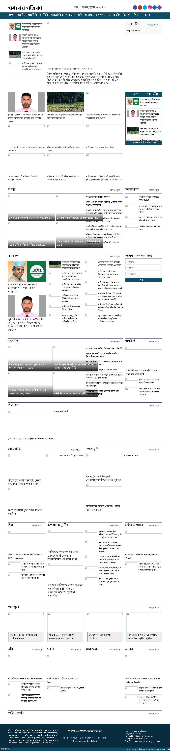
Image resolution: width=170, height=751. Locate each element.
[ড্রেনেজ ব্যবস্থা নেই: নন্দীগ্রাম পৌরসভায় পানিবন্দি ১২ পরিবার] (26, 163)
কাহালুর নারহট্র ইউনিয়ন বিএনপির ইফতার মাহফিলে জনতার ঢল (149, 700)
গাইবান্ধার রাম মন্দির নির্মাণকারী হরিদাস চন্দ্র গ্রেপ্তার (71, 298)
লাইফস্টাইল (15, 449)
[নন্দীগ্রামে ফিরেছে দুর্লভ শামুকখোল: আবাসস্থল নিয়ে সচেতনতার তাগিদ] (15, 55)
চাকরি (50, 649)
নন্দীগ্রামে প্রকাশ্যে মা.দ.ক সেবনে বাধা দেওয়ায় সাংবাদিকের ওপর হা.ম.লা (32, 66)
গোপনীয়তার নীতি (88, 738)
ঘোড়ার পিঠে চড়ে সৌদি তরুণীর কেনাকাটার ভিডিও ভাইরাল (30, 439)
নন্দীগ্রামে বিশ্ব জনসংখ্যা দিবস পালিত (100, 147)
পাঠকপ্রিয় (153, 94)
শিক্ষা (137, 15)
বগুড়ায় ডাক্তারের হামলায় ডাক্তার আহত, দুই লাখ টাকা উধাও (109, 582)
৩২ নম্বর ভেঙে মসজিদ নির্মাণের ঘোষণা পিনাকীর (104, 349)
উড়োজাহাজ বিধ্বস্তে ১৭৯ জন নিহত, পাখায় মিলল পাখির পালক (150, 209)
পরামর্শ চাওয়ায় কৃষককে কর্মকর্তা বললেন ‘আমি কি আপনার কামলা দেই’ (31, 698)
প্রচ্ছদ (12, 15)
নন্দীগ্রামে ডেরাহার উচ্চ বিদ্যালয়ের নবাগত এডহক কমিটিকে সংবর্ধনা (108, 274)
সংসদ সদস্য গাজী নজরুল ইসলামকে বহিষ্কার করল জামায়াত (32, 27)
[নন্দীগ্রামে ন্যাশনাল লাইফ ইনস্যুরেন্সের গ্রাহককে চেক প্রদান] (85, 43)
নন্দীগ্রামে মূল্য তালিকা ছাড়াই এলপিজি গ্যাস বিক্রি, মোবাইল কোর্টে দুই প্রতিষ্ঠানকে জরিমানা (110, 285)
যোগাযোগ (102, 738)
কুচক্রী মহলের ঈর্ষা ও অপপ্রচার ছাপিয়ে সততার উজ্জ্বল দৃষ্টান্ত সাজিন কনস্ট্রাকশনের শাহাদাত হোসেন (31, 41)
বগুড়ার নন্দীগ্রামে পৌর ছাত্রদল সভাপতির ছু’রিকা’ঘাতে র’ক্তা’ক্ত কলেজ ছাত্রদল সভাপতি (110, 296)
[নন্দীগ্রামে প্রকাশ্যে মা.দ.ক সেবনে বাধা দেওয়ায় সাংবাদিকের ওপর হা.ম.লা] (15, 66)
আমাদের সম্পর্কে (70, 738)
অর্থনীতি (44, 15)
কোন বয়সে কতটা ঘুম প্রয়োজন (71, 456)
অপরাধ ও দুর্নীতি (58, 525)
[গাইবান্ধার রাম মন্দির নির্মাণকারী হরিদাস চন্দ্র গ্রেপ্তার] (65, 134)
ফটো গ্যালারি (16, 713)
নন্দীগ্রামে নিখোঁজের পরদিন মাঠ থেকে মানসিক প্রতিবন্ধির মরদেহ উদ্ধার (110, 308)
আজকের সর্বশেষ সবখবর (144, 142)
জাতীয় (21, 15)
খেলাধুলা (101, 15)
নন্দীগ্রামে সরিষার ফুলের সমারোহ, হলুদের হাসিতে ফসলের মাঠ (30, 687)
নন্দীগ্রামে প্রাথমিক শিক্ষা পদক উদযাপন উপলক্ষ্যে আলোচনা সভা (32, 567)
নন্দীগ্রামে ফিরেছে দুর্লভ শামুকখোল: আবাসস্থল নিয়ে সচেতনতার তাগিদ (32, 55)
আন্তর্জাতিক (57, 15)
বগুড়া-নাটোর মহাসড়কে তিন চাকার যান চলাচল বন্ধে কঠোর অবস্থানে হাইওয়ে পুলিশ (149, 567)
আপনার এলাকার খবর (138, 255)
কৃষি (10, 649)
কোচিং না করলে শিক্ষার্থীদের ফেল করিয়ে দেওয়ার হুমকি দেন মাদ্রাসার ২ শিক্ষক (109, 560)
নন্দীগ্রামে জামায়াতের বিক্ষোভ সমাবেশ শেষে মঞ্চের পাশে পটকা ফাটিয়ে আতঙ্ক (110, 571)
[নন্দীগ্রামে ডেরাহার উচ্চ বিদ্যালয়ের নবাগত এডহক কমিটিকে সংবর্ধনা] (65, 163)
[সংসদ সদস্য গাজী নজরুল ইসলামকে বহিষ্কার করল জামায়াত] (15, 27)
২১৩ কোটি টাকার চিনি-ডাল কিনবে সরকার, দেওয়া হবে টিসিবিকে (149, 392)
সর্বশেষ (134, 94)
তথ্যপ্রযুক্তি (114, 15)
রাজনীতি (32, 15)
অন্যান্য (146, 15)
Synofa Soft (92, 741)
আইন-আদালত (86, 15)
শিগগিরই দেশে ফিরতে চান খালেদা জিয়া (101, 370)
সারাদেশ (70, 15)
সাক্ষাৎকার (92, 649)
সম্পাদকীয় (132, 24)
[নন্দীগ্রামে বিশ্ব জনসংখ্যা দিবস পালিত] (104, 134)
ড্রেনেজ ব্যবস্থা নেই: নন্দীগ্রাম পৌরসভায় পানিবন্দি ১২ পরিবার (69, 319)
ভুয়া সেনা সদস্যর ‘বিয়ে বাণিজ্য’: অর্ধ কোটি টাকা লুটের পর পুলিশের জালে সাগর (110, 319)
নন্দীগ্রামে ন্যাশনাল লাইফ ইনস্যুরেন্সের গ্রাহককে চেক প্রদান (69, 69)
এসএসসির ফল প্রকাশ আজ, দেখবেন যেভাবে (25, 679)
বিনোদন (127, 15)
